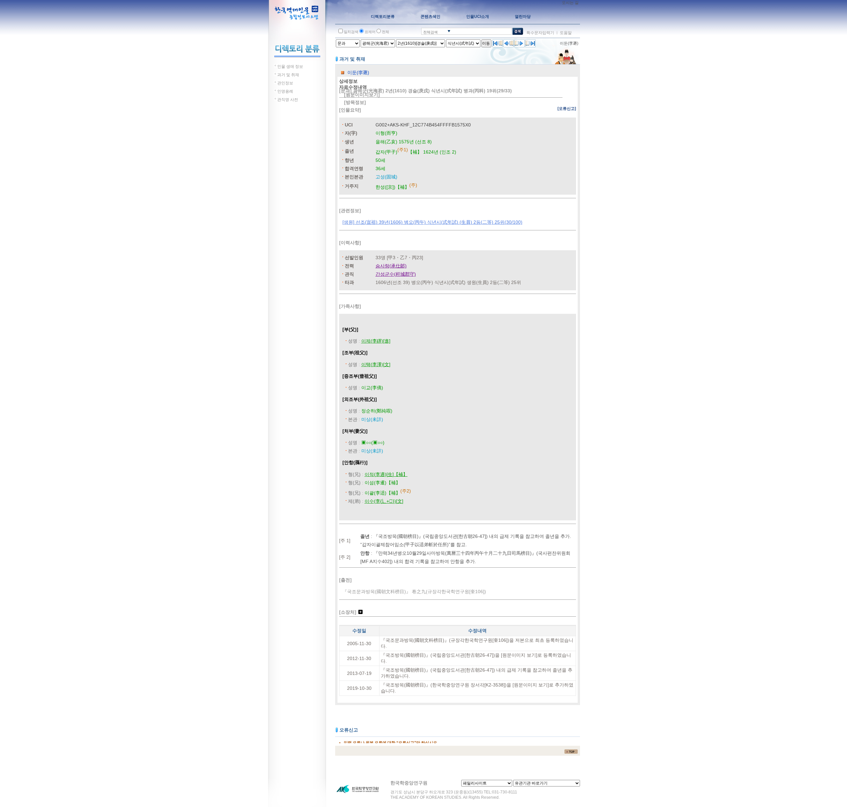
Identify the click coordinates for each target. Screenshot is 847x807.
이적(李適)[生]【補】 (386, 474)
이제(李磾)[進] (375, 341)
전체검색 (430, 32)
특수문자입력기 (540, 32)
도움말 (566, 32)
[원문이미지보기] (362, 94)
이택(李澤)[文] (375, 364)
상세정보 (348, 81)
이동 (486, 43)
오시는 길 (570, 2)
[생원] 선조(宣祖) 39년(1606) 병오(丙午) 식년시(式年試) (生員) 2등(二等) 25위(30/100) (432, 222)
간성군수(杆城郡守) (396, 274)
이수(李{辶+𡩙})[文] (384, 501)
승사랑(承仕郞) (391, 265)
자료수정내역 (353, 87)
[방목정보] (355, 102)
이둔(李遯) (569, 43)
